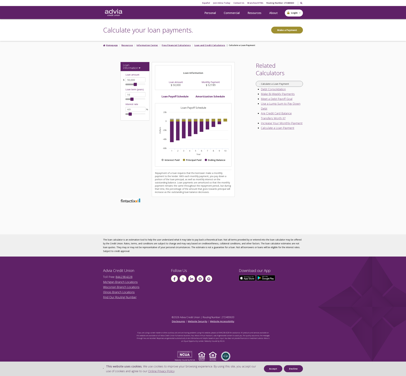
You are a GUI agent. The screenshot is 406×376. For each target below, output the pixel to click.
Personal (210, 13)
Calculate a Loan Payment (277, 128)
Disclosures (178, 321)
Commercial (232, 13)
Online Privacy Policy (161, 371)
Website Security (197, 321)
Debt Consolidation (273, 89)
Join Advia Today (221, 2)
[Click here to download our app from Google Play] (265, 277)
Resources (254, 13)
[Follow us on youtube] (200, 278)
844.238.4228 (124, 277)
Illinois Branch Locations (119, 292)
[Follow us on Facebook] (174, 278)
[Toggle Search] (301, 3)
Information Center (147, 45)
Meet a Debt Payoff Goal (276, 99)
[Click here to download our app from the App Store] (247, 277)
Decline (293, 368)
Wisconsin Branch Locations (121, 287)
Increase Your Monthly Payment (281, 123)
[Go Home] (113, 12)
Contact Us (238, 2)
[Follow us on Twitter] (183, 278)
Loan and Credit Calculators (209, 45)
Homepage (112, 45)
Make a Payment (287, 30)
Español (206, 2)
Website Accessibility (222, 321)
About (273, 13)
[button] (294, 13)
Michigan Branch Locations (120, 282)
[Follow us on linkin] (191, 278)
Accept (273, 368)
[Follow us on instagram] (208, 278)
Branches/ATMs (255, 2)
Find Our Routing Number (120, 297)
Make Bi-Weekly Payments (278, 94)
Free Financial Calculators (176, 45)
